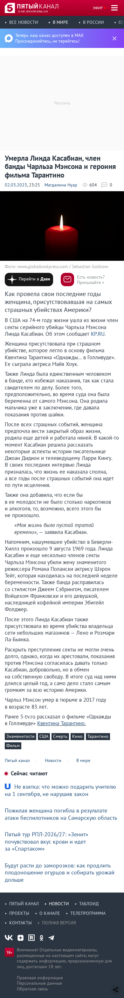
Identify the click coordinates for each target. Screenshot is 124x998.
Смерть (60, 736)
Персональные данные (39, 983)
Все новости (23, 22)
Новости (59, 904)
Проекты (19, 913)
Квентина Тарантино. (61, 723)
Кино (77, 736)
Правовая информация (40, 978)
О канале (49, 913)
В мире (60, 22)
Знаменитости (20, 736)
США (43, 736)
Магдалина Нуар (61, 185)
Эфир (98, 7)
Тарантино (97, 736)
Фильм (13, 745)
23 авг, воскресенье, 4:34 (33, 11)
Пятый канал (24, 904)
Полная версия (59, 923)
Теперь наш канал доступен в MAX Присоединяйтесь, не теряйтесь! (49, 38)
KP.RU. (98, 333)
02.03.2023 (16, 185)
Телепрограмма (88, 913)
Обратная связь (32, 989)
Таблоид (89, 904)
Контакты (20, 923)
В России (93, 22)
